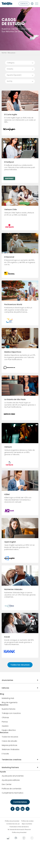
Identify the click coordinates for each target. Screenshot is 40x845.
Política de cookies (27, 821)
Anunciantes (7, 680)
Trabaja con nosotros (11, 713)
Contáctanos (20, 802)
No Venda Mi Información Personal (19, 829)
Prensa (5, 722)
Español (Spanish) (14, 75)
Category (10, 63)
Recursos (11, 53)
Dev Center (6, 784)
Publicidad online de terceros (19, 827)
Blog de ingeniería (9, 702)
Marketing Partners (10, 767)
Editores (5, 688)
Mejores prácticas (9, 745)
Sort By (9, 81)
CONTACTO (24, 4)
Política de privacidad (12, 821)
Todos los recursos (20, 664)
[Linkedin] (23, 809)
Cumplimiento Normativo (12, 793)
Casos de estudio (9, 741)
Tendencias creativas (11, 759)
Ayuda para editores (11, 780)
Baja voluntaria (27, 824)
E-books (5, 754)
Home (4, 53)
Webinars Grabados (10, 749)
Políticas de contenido (11, 789)
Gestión (5, 726)
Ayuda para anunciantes (13, 776)
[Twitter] (28, 809)
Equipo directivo (9, 730)
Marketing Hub (8, 698)
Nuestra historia (8, 709)
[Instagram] (18, 809)
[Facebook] (13, 809)
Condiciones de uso (13, 824)
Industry (10, 69)
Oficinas (5, 717)
